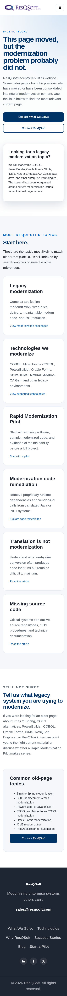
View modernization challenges (29, 325)
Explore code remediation (25, 518)
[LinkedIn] (23, 961)
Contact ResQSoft (33, 128)
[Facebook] (33, 961)
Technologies (48, 928)
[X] (43, 961)
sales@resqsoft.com (33, 909)
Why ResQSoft (18, 937)
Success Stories (47, 937)
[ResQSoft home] (23, 7)
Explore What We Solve (33, 116)
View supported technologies (27, 393)
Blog (22, 946)
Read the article (19, 581)
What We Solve (20, 928)
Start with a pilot (19, 456)
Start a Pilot (39, 946)
